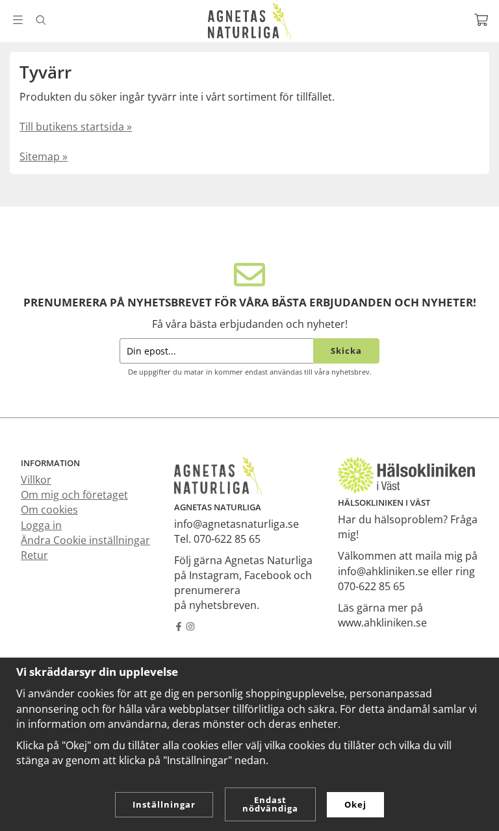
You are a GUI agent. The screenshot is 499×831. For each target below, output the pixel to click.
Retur (34, 555)
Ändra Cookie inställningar (85, 540)
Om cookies (49, 509)
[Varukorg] (481, 20)
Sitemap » (43, 156)
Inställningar (164, 804)
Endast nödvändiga (270, 804)
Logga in (41, 525)
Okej (355, 804)
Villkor (36, 480)
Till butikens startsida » (75, 126)
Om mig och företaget (74, 495)
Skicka (346, 350)
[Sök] (40, 20)
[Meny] (17, 20)
